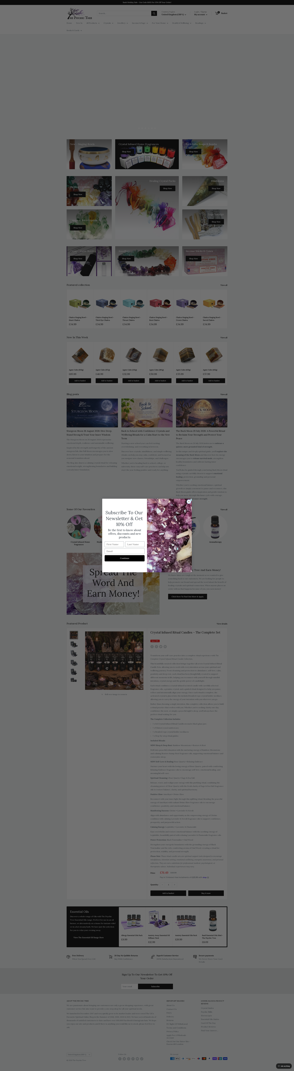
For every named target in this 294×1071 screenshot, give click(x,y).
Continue (124, 558)
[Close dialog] (189, 502)
